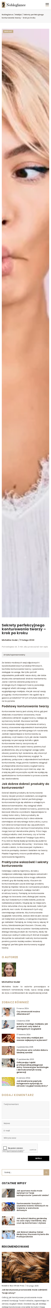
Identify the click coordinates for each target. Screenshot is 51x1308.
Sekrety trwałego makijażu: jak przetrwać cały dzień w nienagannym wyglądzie (32, 1026)
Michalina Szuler (10, 640)
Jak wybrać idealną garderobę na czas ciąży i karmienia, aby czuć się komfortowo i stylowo (32, 1220)
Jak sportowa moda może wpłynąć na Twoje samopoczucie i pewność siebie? (33, 1193)
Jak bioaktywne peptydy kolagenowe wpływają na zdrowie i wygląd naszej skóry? (32, 1083)
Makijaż (8, 31)
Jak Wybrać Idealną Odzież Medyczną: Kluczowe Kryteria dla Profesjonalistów (33, 1234)
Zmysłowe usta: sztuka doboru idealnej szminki (32, 1051)
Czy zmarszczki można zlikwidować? (28, 1012)
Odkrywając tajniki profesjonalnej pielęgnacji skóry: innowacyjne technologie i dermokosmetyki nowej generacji (33, 1067)
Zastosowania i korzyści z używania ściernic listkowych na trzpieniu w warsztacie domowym (32, 1207)
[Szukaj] (46, 1172)
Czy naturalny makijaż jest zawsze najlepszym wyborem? (32, 1039)
